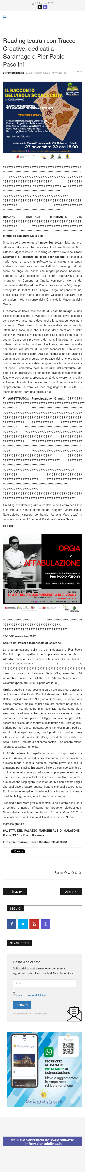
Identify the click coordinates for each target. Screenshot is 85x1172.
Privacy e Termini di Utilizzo (30, 995)
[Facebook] (11, 924)
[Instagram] (45, 924)
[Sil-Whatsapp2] (44, 1069)
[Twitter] (23, 924)
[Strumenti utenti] (79, 71)
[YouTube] (34, 924)
